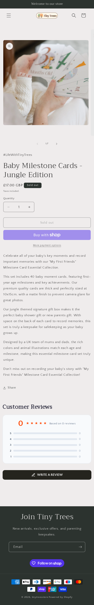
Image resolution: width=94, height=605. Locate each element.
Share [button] (12, 387)
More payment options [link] (47, 245)
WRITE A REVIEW (50, 475)
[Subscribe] (80, 547)
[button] (9, 15)
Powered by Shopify (61, 597)
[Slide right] (56, 144)
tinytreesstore (40, 597)
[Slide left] (37, 144)
